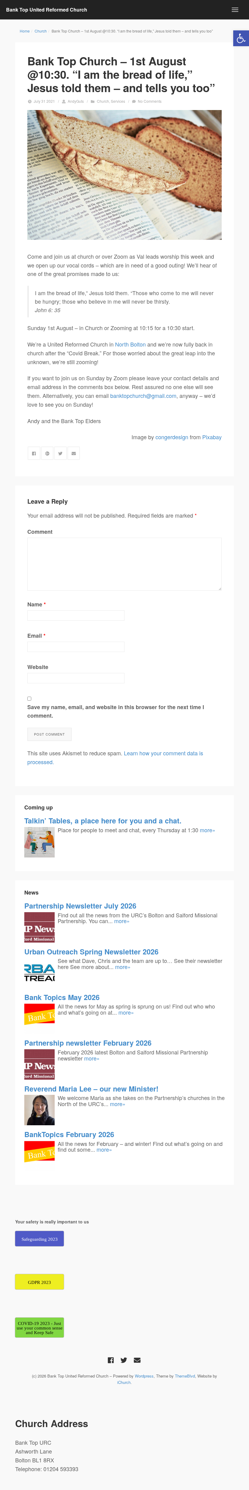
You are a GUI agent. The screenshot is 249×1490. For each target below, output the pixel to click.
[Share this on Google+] (47, 453)
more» (207, 830)
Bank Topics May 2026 (62, 997)
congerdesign (171, 437)
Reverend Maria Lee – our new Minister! (91, 1089)
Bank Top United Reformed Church (46, 9)
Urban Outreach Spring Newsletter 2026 (91, 952)
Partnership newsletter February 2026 (88, 1043)
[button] (241, 38)
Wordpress (144, 1376)
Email (36, 636)
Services (118, 101)
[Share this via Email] (73, 453)
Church (41, 30)
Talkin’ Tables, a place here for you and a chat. (103, 821)
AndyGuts (76, 101)
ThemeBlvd (185, 1376)
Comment (40, 532)
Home (25, 30)
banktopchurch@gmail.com (143, 395)
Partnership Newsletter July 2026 (80, 906)
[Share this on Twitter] (60, 453)
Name (36, 604)
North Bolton (130, 344)
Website (37, 667)
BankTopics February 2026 (69, 1134)
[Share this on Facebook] (34, 453)
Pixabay (212, 437)
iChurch (124, 1382)
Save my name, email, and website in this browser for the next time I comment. (115, 711)
